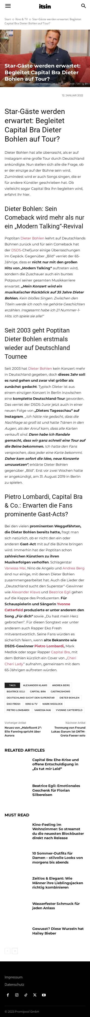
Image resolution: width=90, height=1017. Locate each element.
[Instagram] (17, 995)
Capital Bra (60, 652)
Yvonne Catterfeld (69, 710)
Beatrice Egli (60, 592)
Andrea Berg (73, 568)
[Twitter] (34, 995)
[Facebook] (8, 995)
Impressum (14, 977)
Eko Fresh (13, 703)
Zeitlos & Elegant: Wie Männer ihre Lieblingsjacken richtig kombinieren (57, 882)
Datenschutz (14, 984)
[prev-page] (7, 951)
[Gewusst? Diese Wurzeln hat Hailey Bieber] (17, 934)
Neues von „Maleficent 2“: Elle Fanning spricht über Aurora (23, 731)
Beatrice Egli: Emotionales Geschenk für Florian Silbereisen (56, 790)
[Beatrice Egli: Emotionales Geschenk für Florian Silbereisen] (17, 792)
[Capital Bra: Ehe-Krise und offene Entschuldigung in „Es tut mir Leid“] (17, 766)
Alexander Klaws (26, 592)
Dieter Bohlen (32, 238)
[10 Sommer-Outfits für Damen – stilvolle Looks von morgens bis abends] (17, 859)
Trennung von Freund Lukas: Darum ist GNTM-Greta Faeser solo (68, 731)
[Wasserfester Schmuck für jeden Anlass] (17, 909)
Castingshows (60, 691)
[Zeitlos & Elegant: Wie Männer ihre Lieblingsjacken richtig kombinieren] (17, 884)
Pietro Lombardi (49, 646)
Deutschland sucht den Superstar (30, 697)
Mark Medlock (52, 703)
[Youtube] (43, 995)
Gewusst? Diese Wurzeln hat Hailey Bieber (58, 930)
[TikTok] (26, 995)
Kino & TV (21, 19)
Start (8, 19)
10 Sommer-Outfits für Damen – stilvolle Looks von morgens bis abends (57, 857)
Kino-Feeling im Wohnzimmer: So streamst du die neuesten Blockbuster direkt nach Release (58, 831)
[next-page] (15, 951)
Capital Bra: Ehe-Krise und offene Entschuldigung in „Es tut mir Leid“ (55, 764)
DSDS (16, 250)
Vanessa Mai (15, 568)
